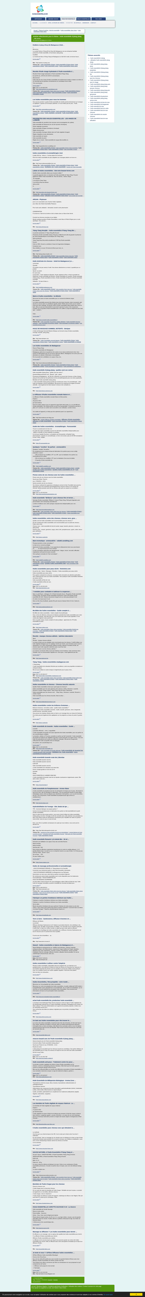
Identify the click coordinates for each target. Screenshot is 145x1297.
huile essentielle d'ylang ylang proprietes (67, 148)
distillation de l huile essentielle (55, 167)
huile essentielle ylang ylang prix (100, 90)
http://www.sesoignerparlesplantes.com (46, 494)
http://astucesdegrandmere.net (44, 607)
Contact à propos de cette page (92, 1286)
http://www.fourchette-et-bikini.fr (44, 1058)
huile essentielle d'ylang (48, 64)
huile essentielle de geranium (99, 96)
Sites (49, 22)
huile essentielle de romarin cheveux (98, 115)
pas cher (98, 19)
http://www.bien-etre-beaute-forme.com (46, 192)
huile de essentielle (68, 19)
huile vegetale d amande (53, 113)
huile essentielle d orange (72, 342)
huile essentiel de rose (97, 106)
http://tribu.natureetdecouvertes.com (45, 109)
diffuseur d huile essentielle (42, 421)
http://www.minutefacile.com (43, 915)
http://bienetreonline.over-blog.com (45, 1124)
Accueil (35, 22)
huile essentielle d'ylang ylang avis (64, 289)
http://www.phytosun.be (42, 226)
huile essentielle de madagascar (72, 366)
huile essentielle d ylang (59, 92)
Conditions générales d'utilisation (58, 1286)
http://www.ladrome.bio (42, 658)
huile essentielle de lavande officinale (51, 750)
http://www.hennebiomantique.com (45, 509)
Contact (93, 22)
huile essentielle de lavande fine (72, 750)
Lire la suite (36, 59)
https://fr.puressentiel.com (43, 443)
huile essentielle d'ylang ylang (65, 64)
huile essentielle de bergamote (99, 104)
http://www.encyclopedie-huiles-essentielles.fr (48, 996)
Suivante (50, 1279)
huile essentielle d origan (70, 149)
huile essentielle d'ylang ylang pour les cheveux (53, 511)
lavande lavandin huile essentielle (42, 752)
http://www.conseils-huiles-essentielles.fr (46, 319)
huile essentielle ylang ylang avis (100, 84)
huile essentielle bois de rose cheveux (99, 111)
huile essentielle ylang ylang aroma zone (98, 99)
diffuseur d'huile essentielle (71, 419)
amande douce (53, 19)
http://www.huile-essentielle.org (44, 748)
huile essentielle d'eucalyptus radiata (48, 323)
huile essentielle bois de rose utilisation (99, 119)
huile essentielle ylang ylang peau (98, 65)
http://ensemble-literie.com (43, 1035)
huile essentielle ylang (51, 66)
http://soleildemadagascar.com (44, 287)
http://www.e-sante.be (41, 537)
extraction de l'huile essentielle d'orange (53, 834)
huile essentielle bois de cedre (99, 108)
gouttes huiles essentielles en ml (63, 469)
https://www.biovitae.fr (42, 784)
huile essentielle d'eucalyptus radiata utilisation (53, 321)
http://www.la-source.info (42, 1228)
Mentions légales (42, 1286)
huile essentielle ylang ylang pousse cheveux (98, 87)
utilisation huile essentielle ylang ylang (56, 195)
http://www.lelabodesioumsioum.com (45, 701)
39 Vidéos (42, 40)
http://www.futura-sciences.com (44, 390)
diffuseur (38, 19)
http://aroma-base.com (42, 803)
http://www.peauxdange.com (43, 1099)
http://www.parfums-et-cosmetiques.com (46, 89)
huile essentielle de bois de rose (100, 102)
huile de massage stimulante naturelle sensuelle (48, 892)
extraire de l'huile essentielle (74, 167)
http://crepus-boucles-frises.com (44, 1148)
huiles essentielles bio (83, 19)
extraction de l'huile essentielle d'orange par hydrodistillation (54, 832)
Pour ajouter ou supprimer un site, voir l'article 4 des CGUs (48, 1288)
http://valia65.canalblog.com (43, 466)
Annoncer (85, 22)
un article (77, 22)
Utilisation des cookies (75, 1286)
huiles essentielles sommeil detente (50, 340)
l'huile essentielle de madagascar (54, 366)
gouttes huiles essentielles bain (55, 563)
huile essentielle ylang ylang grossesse (98, 93)
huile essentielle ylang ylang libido (75, 195)
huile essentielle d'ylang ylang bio (65, 256)
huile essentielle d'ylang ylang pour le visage (52, 91)
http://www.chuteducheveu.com (44, 978)
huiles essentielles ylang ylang (68, 66)
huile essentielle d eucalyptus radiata (69, 323)
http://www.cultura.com (42, 627)
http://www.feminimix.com (42, 588)
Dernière (56, 1279)
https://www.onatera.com (42, 862)
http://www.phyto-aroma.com (43, 1016)
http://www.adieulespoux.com (44, 1076)
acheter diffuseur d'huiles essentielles (51, 419)
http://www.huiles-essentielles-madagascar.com (48, 675)
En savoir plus (108, 1294)
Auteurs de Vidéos (58, 22)
